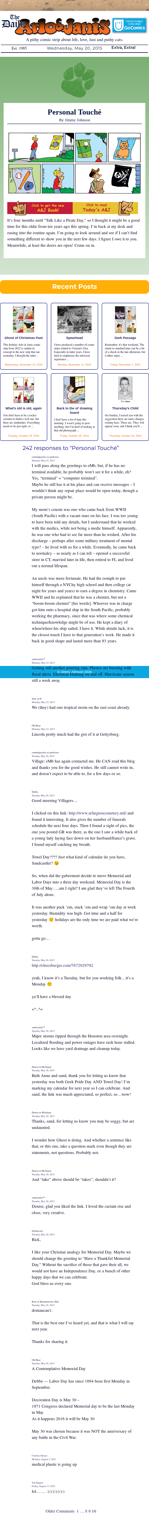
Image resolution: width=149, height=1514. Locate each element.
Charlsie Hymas (39, 1455)
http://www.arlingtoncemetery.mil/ (97, 813)
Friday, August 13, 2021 (43, 1486)
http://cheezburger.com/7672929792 (62, 965)
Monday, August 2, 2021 (44, 1459)
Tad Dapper (37, 1482)
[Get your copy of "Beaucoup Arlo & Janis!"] (40, 213)
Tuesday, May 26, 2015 (43, 756)
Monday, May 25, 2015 (43, 460)
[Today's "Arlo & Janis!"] (105, 213)
